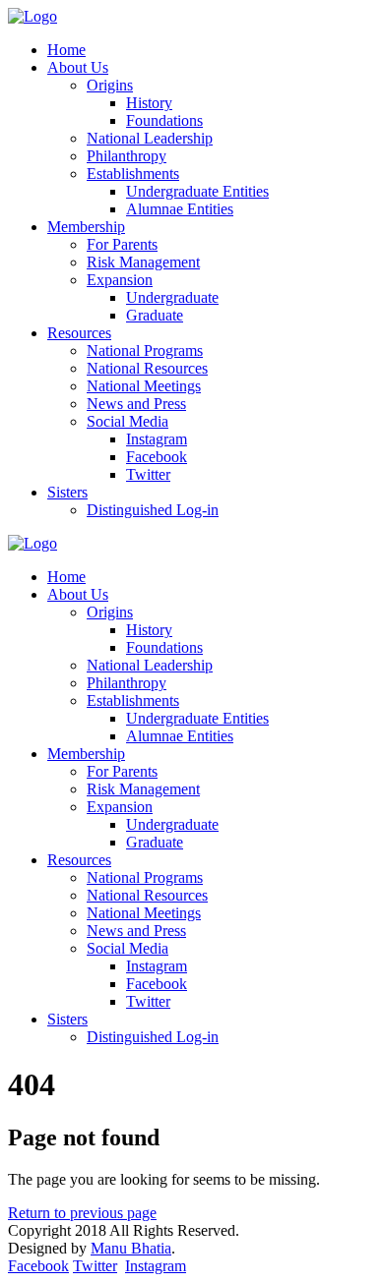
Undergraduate (172, 297)
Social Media (127, 421)
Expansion (120, 279)
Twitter (148, 474)
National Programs (145, 350)
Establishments (133, 173)
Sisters (67, 492)
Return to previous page (82, 1212)
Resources (79, 332)
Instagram (156, 439)
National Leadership (150, 138)
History (149, 102)
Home (66, 49)
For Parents (122, 244)
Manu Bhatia (131, 1248)
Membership (86, 226)
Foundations (164, 120)
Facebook (156, 456)
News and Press (136, 403)
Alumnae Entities (179, 209)
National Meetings (144, 386)
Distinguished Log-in (153, 509)
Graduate (154, 315)
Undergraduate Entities (197, 191)
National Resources (147, 368)
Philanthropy (126, 155)
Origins (110, 85)
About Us (77, 67)
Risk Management (143, 262)
